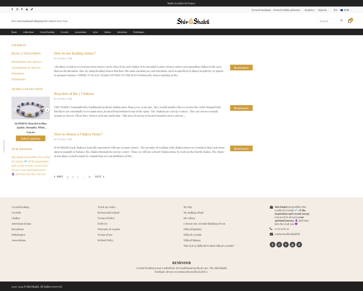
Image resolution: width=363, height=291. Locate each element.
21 (89, 176)
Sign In (322, 10)
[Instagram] (18, 9)
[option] (30, 119)
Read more (241, 67)
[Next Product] (47, 109)
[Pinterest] (23, 9)
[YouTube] (27, 9)
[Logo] (193, 21)
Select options (30, 138)
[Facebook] (13, 9)
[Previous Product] (14, 109)
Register (310, 10)
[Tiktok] (32, 9)
